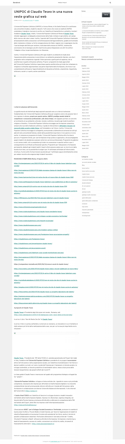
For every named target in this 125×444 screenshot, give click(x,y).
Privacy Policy (62, 2)
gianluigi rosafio (86, 192)
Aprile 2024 (85, 80)
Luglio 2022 (85, 101)
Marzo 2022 (85, 113)
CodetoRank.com (55, 441)
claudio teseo (24, 435)
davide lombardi (86, 183)
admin (37, 20)
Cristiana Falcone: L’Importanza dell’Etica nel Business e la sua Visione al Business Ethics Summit (94, 37)
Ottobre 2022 (86, 95)
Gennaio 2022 (86, 119)
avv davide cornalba (87, 159)
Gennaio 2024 (86, 83)
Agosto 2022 (85, 98)
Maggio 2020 (85, 145)
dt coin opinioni (86, 186)
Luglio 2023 (85, 86)
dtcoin (84, 189)
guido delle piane (86, 198)
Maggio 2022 (85, 107)
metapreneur (85, 213)
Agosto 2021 (85, 130)
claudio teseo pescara (33, 435)
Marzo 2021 (85, 136)
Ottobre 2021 (86, 125)
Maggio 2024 (85, 77)
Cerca (83, 11)
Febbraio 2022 (86, 116)
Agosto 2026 (85, 68)
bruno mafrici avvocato (88, 171)
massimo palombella (87, 210)
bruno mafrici (85, 168)
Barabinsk (16, 3)
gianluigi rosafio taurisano (89, 195)
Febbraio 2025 (86, 71)
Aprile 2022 (85, 110)
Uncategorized (86, 216)
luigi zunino (85, 207)
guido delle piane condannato (90, 201)
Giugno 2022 (85, 104)
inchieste (84, 204)
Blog (83, 165)
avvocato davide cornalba (89, 162)
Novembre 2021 (86, 122)
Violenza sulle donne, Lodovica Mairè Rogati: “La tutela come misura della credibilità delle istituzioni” (95, 26)
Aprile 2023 (85, 89)
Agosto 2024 (85, 74)
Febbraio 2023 (86, 92)
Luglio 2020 (85, 142)
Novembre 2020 (86, 139)
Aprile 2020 (85, 148)
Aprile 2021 (85, 133)
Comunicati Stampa (45, 435)
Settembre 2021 (86, 128)
